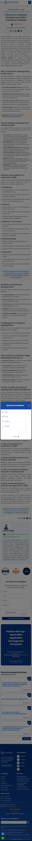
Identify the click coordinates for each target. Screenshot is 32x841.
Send (15, 436)
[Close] (29, 405)
